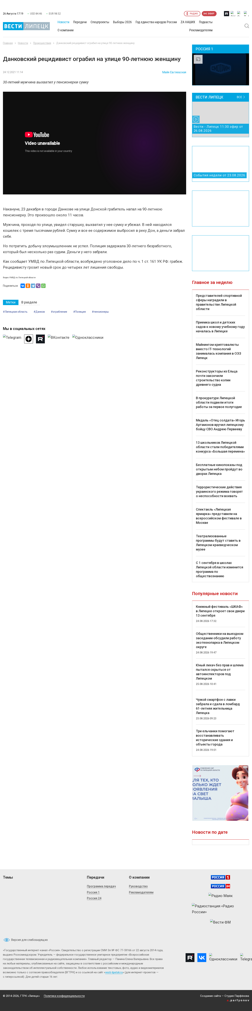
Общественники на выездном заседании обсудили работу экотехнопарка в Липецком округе (219, 640)
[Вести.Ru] (220, 886)
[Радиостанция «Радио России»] (220, 909)
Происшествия (42, 43)
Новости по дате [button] (210, 832)
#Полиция (79, 311)
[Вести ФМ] (220, 922)
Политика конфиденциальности (64, 996)
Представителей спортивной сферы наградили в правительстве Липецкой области (219, 302)
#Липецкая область (15, 311)
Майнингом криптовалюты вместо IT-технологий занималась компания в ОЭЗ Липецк (218, 351)
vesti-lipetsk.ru (114, 972)
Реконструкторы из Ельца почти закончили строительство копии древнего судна (216, 377)
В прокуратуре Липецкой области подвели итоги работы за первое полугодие (219, 402)
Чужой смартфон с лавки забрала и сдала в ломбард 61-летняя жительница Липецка (218, 706)
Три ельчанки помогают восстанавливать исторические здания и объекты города (215, 737)
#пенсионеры (100, 311)
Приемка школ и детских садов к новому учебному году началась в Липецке (220, 326)
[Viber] (38, 286)
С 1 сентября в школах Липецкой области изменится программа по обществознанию (219, 569)
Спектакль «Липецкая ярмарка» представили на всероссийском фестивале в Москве (219, 516)
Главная (8, 43)
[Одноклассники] (28, 286)
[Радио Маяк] (220, 896)
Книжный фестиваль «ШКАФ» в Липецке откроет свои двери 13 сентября (220, 611)
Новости (23, 43)
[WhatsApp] (43, 286)
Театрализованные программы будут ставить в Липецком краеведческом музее (218, 542)
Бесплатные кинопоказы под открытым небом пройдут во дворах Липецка (219, 469)
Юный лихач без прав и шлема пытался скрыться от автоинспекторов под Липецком (220, 671)
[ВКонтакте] (22, 286)
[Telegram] (33, 286)
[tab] (10, 302)
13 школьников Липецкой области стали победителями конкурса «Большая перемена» (220, 447)
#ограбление (59, 311)
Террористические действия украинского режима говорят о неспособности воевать (219, 491)
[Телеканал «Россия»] (220, 877)
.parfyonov (238, 1000)
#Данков (39, 311)
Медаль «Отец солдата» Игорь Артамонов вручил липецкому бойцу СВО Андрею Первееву (220, 424)
